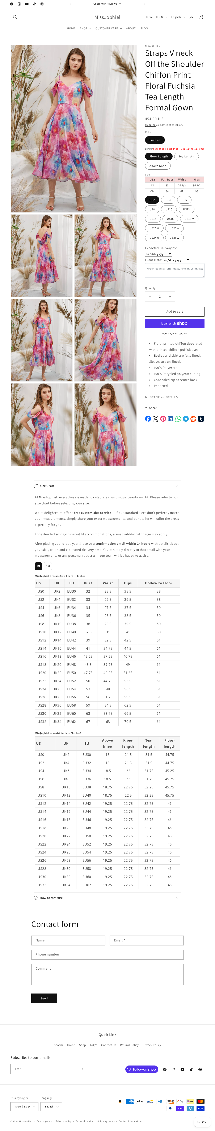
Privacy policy (64, 1121)
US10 (168, 209)
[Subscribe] (81, 1069)
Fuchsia (154, 140)
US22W (174, 228)
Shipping (150, 124)
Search (58, 1045)
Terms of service (84, 1121)
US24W (154, 238)
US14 (152, 219)
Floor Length (158, 156)
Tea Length (186, 156)
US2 (152, 200)
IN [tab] (38, 566)
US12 (186, 209)
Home (71, 1045)
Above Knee (157, 166)
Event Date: (153, 260)
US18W (189, 219)
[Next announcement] (144, 4)
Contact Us (108, 1045)
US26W (174, 238)
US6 (184, 200)
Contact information (130, 1121)
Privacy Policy (152, 1045)
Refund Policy (129, 1045)
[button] (15, 17)
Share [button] (153, 408)
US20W (154, 228)
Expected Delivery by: (161, 248)
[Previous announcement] (70, 4)
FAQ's (93, 1045)
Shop (82, 1045)
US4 (168, 200)
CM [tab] (48, 566)
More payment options (175, 333)
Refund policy (44, 1121)
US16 (170, 219)
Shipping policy (106, 1121)
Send (44, 998)
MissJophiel (25, 1121)
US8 (152, 209)
